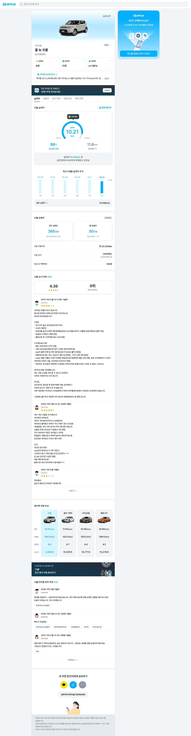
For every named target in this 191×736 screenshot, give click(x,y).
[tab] (37, 98)
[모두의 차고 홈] (9, 4)
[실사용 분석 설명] (56, 74)
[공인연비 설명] (96, 149)
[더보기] (82, 684)
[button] (67, 533)
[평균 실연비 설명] (47, 203)
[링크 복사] (73, 684)
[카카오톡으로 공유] (63, 684)
